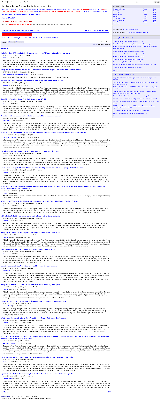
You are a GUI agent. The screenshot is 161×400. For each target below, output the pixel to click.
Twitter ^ (5, 193)
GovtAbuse (92, 9)
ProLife (23, 9)
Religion (115, 16)
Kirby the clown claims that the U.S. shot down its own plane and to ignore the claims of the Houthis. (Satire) (41, 70)
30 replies (31, 72)
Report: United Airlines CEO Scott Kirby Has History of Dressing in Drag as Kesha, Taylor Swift (37, 357)
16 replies (38, 153)
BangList (29, 9)
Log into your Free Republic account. (137, 32)
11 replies (30, 268)
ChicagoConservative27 (27, 83)
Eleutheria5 (24, 118)
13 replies (32, 118)
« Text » (107, 44)
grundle (22, 190)
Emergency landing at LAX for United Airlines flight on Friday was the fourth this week (33, 301)
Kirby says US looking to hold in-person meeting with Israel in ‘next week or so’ (30, 232)
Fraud (78, 9)
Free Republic (6, 2)
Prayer (3, 9)
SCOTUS (17, 9)
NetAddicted (22, 268)
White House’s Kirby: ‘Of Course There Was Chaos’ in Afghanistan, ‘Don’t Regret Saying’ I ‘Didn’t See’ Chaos (42, 168)
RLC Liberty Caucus (119, 18)
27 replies (39, 218)
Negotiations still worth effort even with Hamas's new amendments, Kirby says (30, 151)
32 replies (30, 134)
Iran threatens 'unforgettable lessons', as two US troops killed (131, 110)
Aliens (34, 9)
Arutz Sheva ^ (7, 120)
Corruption (62, 9)
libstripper (23, 134)
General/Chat (117, 11)
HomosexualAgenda (43, 9)
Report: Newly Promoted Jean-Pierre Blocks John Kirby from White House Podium (32, 80)
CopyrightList (87, 11)
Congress (73, 9)
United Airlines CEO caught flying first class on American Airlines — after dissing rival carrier (36, 53)
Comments (19, 42)
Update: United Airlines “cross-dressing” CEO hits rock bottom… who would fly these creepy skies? (38, 374)
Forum (16, 2)
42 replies (26, 340)
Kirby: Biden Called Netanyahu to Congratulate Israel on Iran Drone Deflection (30, 216)
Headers (101, 44)
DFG (21, 55)
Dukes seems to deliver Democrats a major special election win (131, 54)
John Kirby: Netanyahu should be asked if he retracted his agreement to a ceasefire (31, 116)
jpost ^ (5, 156)
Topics (145, 9)
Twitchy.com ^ (7, 270)
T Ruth (22, 303)
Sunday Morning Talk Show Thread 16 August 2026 (128, 56)
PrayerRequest (10, 9)
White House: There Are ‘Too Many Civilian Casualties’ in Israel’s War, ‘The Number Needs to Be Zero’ (39, 201)
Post (154, 9)
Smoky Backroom (118, 20)
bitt (21, 340)
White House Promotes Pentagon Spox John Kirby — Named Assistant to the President (33, 318)
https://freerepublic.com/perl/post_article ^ (16, 74)
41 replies (27, 55)
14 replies (39, 170)
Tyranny (99, 9)
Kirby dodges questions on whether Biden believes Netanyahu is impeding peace (30, 285)
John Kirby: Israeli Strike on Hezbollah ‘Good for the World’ (23, 99)
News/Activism (117, 14)
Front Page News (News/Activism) (123, 74)
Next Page (4, 48)
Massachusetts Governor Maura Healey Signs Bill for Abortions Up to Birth (135, 99)
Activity (11, 42)
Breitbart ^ (6, 85)
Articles (4, 42)
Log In (21, 2)
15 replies (39, 287)
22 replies (38, 235)
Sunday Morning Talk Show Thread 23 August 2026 (128, 51)
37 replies (38, 251)
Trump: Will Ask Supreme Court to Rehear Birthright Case (130, 113)
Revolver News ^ (8, 378)
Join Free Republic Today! (130, 29)
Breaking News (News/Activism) (123, 38)
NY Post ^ (6, 58)
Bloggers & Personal (119, 9)
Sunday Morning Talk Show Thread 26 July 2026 (127, 67)
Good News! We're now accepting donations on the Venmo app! (131, 44)
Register (26, 2)
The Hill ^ (6, 237)
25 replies (30, 359)
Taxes (68, 9)
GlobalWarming (54, 9)
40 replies (39, 83)
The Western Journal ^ (10, 137)
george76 (23, 376)
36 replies (29, 190)
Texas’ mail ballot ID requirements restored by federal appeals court (133, 96)
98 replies (39, 203)
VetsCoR (115, 22)
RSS (109, 392)
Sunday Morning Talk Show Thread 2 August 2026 (128, 62)
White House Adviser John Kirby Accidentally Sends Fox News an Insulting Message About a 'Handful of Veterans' (43, 132)
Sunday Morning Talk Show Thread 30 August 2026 (128, 41)
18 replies (39, 320)
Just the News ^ (7, 306)
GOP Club (116, 13)
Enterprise (23, 72)
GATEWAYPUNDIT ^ (9, 343)
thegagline (23, 359)
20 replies (39, 101)
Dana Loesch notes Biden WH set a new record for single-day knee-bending (29, 266)
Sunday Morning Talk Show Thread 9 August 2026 (128, 59)
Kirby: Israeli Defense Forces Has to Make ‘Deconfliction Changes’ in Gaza (29, 249)
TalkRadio (36, 11)
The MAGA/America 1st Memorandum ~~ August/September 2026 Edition (135, 64)
